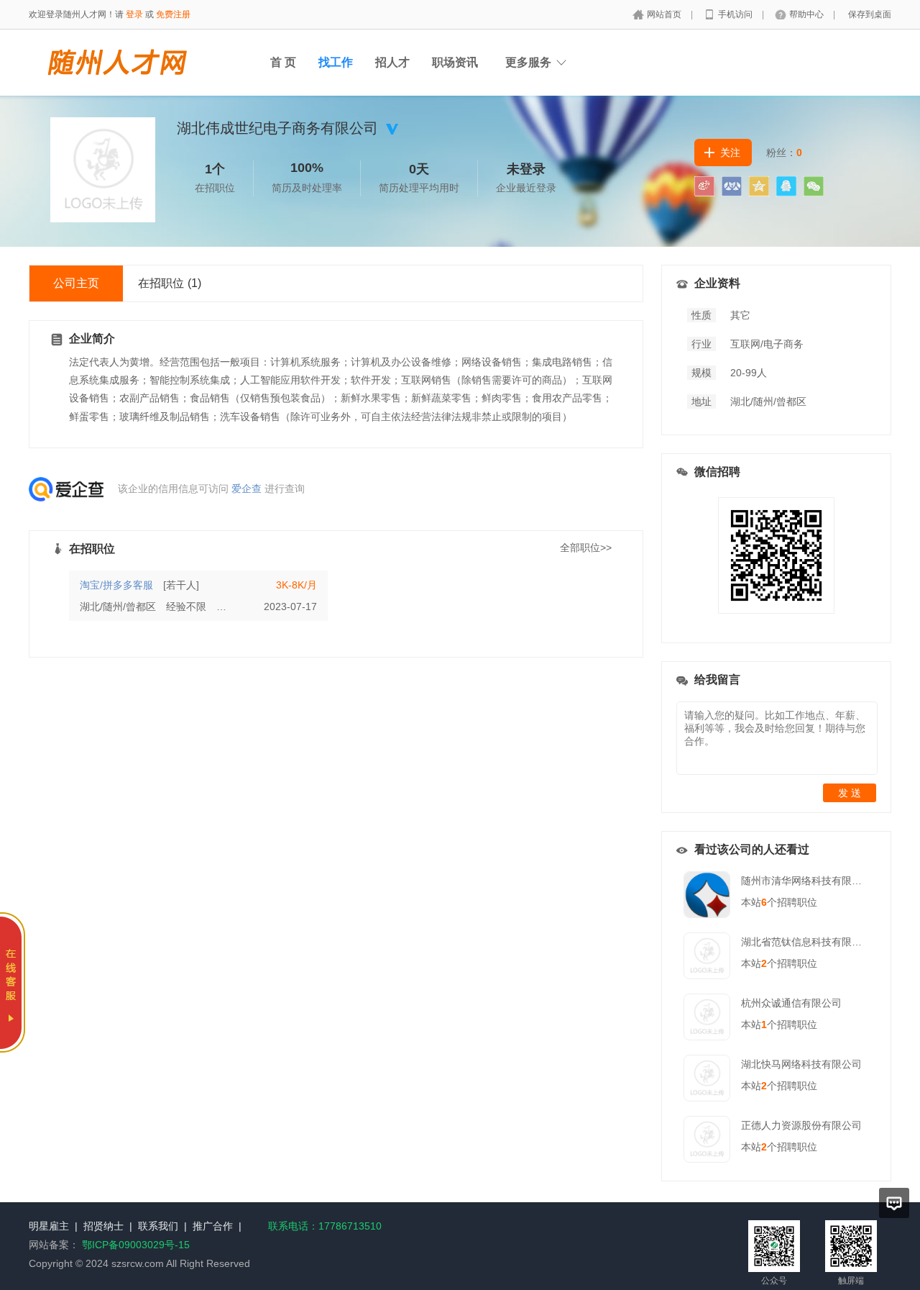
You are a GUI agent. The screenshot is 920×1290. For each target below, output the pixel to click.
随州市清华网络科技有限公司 (806, 880)
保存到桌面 (869, 14)
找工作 (335, 62)
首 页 (283, 62)
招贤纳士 (103, 1226)
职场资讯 (455, 62)
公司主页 (76, 283)
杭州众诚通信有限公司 (791, 1003)
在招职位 (169, 283)
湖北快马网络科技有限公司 (801, 1064)
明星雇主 (49, 1226)
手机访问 (736, 14)
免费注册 (173, 14)
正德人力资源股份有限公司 (801, 1125)
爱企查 (246, 488)
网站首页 (665, 14)
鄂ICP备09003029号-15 (136, 1244)
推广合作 (213, 1226)
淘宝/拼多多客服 (116, 585)
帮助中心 (807, 14)
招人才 (392, 62)
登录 (134, 14)
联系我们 (158, 1226)
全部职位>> (586, 547)
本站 (754, 902)
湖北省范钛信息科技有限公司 (806, 942)
